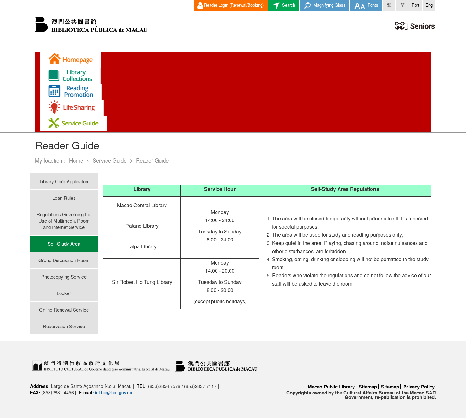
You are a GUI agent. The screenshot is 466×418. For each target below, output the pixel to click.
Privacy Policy (419, 386)
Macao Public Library (331, 386)
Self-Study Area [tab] (64, 243)
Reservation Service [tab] (64, 326)
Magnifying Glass (329, 5)
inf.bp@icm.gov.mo (114, 392)
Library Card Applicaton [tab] (64, 181)
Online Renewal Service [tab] (64, 309)
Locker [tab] (64, 293)
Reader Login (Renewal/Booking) (234, 5)
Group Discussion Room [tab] (64, 260)
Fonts (372, 5)
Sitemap (368, 386)
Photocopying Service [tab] (64, 276)
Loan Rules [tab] (64, 197)
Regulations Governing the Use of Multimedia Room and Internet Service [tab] (63, 220)
